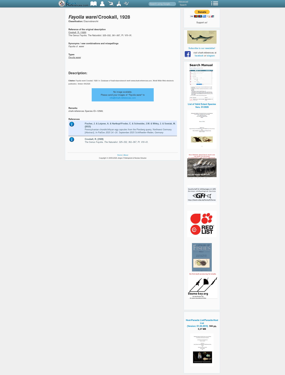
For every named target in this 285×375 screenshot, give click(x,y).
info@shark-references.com (123, 97)
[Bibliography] (93, 3)
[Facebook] (202, 37)
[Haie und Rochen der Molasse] (202, 166)
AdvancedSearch (183, 3)
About (126, 155)
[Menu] (214, 3)
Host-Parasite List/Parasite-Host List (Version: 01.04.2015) (202, 323)
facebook (199, 55)
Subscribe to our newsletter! (202, 48)
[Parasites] (126, 3)
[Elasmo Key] (203, 285)
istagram (211, 55)
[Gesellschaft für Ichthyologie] (202, 194)
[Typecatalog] (118, 3)
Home (119, 155)
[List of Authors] (102, 3)
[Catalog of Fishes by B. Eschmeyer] (202, 257)
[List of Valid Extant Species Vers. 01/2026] (202, 129)
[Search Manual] (202, 81)
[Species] (110, 3)
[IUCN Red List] (202, 224)
